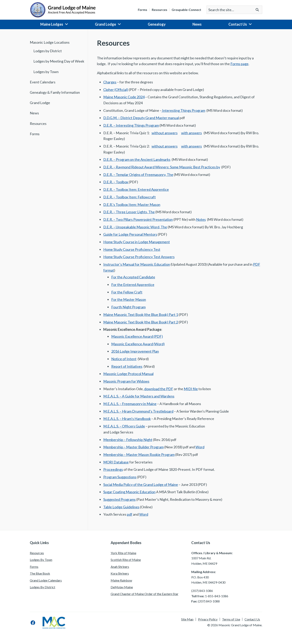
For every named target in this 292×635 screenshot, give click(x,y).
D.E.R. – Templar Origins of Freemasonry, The (138, 174)
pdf (129, 514)
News (197, 24)
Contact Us (237, 24)
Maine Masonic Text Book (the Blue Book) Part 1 (140, 314)
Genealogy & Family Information (55, 92)
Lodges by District (47, 51)
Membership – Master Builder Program (133, 447)
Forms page (239, 64)
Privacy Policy (208, 619)
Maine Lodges (51, 24)
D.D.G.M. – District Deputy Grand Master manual (141, 118)
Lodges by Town (46, 71)
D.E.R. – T (110, 197)
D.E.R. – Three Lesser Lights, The (129, 212)
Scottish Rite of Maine (126, 560)
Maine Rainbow (121, 580)
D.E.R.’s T (110, 204)
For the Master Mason (128, 299)
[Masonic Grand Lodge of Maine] (63, 9)
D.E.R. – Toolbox (116, 182)
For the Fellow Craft (126, 292)
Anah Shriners (120, 566)
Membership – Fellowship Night (127, 439)
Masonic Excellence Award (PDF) (137, 336)
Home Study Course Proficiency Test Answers (139, 257)
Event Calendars (42, 82)
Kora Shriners (120, 573)
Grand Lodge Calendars (46, 580)
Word (199, 447)
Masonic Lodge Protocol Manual (128, 374)
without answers (165, 133)
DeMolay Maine (122, 587)
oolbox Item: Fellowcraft (137, 197)
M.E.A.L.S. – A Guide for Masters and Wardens (138, 396)
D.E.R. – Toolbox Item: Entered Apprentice (136, 189)
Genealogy (157, 24)
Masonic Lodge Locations (50, 42)
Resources (159, 9)
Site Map (187, 619)
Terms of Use (231, 619)
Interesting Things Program (183, 110)
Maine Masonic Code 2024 (124, 97)
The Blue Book (40, 573)
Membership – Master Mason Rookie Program (139, 454)
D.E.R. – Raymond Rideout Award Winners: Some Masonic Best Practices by (161, 167)
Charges (109, 82)
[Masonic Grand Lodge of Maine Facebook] (33, 623)
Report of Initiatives (126, 366)
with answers (191, 133)
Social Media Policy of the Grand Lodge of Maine (140, 484)
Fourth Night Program (128, 307)
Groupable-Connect (186, 9)
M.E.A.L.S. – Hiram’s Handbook (127, 418)
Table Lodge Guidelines (121, 507)
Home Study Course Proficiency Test (131, 249)
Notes (201, 219)
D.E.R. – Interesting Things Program (131, 125)
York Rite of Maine (123, 553)
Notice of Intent (123, 359)
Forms (142, 9)
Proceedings (113, 469)
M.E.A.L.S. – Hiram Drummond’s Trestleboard (138, 411)
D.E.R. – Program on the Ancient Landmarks (136, 159)
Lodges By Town (41, 560)
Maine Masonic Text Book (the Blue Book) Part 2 (140, 322)
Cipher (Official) (115, 89)
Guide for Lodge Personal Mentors (130, 234)
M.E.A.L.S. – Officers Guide (124, 426)
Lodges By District (42, 587)
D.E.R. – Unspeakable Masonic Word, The (135, 227)
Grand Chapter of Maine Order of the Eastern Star (144, 594)
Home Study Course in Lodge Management (136, 242)
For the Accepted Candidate (133, 277)
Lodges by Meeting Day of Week (58, 61)
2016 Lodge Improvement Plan (135, 351)
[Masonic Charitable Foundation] (54, 623)
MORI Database (116, 462)
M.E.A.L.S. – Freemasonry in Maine (130, 403)
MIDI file (191, 389)
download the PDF (158, 389)
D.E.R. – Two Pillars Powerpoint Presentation (138, 219)
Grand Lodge (105, 24)
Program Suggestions (119, 477)
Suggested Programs (119, 499)
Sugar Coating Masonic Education (129, 492)
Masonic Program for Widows (126, 381)
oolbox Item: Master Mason (139, 204)
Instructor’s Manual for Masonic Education (136, 264)
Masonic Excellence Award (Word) (138, 344)
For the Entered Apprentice (132, 284)
